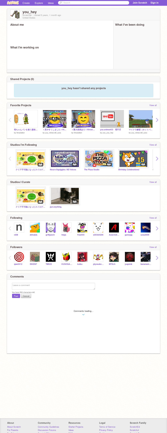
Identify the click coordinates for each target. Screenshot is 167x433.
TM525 (49, 264)
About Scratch (14, 426)
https (63, 234)
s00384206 (98, 234)
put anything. (56, 206)
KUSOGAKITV (66, 264)
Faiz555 (80, 234)
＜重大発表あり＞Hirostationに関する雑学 (83, 129)
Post (16, 296)
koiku (79, 264)
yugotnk (128, 264)
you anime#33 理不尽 (110, 129)
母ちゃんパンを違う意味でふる (26, 129)
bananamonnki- (146, 264)
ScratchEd (135, 426)
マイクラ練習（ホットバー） (141, 129)
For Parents (12, 430)
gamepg (128, 234)
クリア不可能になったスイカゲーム (30, 169)
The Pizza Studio (91, 169)
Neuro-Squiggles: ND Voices (63, 169)
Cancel (26, 296)
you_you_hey (108, 132)
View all (153, 105)
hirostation (20, 132)
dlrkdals (33, 234)
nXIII (16, 234)
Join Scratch (140, 2)
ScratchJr (134, 430)
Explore (39, 3)
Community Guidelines (48, 426)
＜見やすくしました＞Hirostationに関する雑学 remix (55, 129)
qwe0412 (18, 264)
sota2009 (145, 234)
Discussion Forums (47, 430)
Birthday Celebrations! (128, 169)
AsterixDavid (114, 234)
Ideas (51, 3)
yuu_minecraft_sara (53, 132)
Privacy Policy (106, 430)
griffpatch (50, 234)
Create (26, 3)
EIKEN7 (33, 264)
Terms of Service (107, 426)
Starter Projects (75, 426)
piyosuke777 (98, 264)
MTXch (112, 264)
